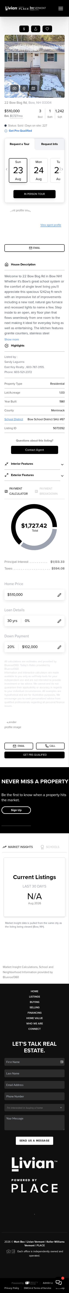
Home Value (34, 1018)
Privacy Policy (11, 1288)
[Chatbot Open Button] (59, 1283)
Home (34, 991)
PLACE (41, 1245)
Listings (34, 996)
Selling (35, 1007)
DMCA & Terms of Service (37, 1288)
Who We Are (34, 1023)
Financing (35, 1012)
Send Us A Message (35, 1140)
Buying (34, 1002)
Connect (34, 1029)
